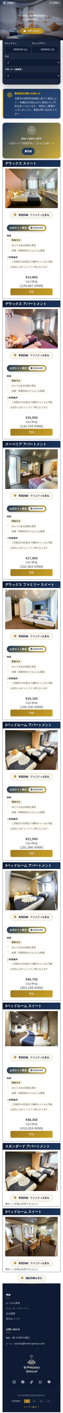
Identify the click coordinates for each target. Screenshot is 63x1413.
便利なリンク (13, 1318)
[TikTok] (31, 1382)
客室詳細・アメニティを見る (34, 215)
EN (34, 1401)
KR (41, 1401)
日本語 (10, 3)
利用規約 (16, 1401)
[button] (9, 189)
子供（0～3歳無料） (14, 69)
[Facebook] (23, 1382)
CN (48, 1401)
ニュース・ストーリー (17, 1308)
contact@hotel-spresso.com (29, 1343)
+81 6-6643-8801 (21, 1337)
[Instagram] (14, 1382)
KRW (55, 3)
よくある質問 (13, 1303)
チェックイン (11, 43)
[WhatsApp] (40, 1382)
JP (27, 1401)
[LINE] (49, 1382)
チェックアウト (39, 43)
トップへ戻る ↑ (31, 1406)
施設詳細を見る (34, 1278)
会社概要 (10, 1313)
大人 (7, 56)
